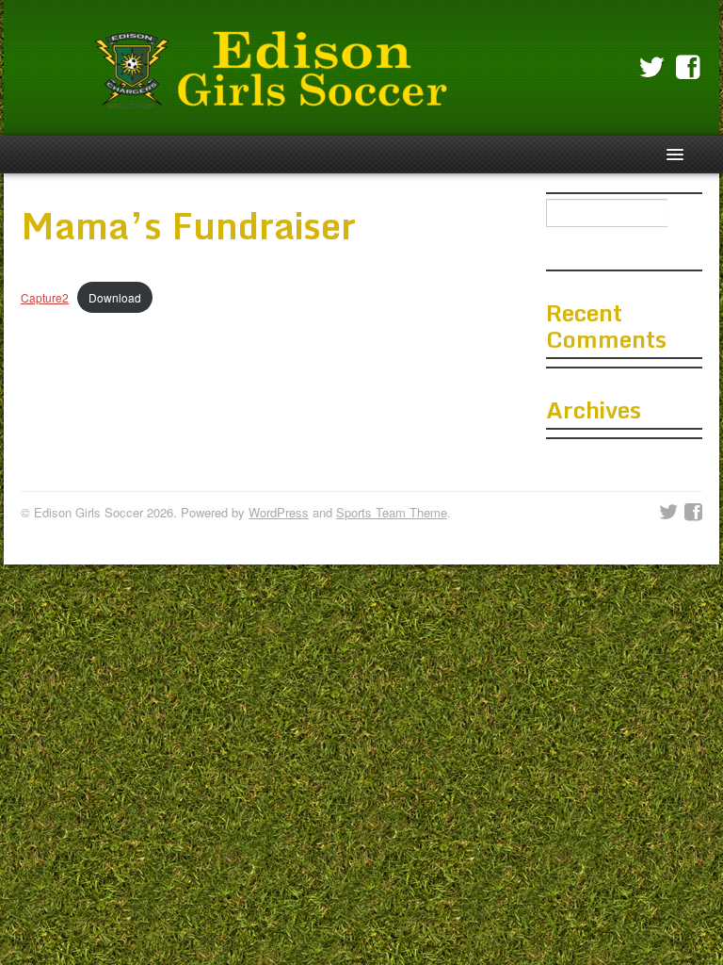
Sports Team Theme (391, 512)
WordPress (279, 512)
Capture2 (45, 297)
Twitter (651, 68)
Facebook (688, 68)
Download (114, 297)
